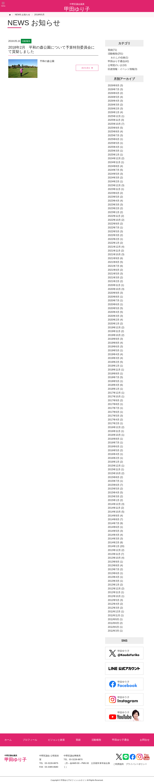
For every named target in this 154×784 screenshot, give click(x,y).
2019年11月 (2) (116, 331)
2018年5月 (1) (115, 381)
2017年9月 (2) (115, 400)
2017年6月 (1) (115, 412)
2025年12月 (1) (116, 116)
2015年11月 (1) (116, 469)
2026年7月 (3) (115, 89)
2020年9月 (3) (115, 293)
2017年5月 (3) (115, 415)
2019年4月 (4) (115, 354)
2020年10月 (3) (116, 289)
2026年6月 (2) (115, 93)
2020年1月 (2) (115, 323)
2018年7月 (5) (115, 377)
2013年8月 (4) (115, 565)
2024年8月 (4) (115, 166)
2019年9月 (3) (115, 339)
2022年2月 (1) (115, 239)
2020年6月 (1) (115, 304)
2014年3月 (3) (115, 538)
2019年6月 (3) (115, 346)
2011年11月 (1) (116, 615)
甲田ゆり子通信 (120, 740)
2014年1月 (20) (116, 546)
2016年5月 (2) (115, 450)
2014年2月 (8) (115, 542)
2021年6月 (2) (115, 270)
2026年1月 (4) (115, 112)
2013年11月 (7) (116, 554)
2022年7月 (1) (115, 227)
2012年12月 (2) (116, 588)
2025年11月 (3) (116, 120)
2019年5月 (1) (115, 350)
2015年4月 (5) (115, 492)
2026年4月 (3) (115, 100)
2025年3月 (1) (115, 150)
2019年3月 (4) (115, 358)
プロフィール (30, 740)
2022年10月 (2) (116, 220)
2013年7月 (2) (115, 569)
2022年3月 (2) (115, 235)
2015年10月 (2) (116, 473)
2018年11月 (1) (116, 369)
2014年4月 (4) (115, 535)
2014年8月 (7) (115, 519)
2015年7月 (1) (115, 481)
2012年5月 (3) (115, 600)
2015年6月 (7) (115, 485)
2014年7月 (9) (115, 523)
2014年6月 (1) (115, 527)
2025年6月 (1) (115, 139)
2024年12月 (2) (116, 158)
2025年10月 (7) (116, 124)
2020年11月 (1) (116, 285)
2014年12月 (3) (116, 504)
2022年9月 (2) (115, 223)
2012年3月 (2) (115, 607)
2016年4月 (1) (115, 454)
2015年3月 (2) (115, 496)
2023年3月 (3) (115, 204)
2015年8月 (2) (115, 477)
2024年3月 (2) (115, 177)
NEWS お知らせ (34, 23)
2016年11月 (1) (116, 431)
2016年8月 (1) (115, 439)
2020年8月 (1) (115, 296)
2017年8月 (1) (115, 404)
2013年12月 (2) (116, 550)
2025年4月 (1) (115, 147)
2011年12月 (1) (116, 611)
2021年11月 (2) (116, 250)
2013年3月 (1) (115, 581)
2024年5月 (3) (115, 174)
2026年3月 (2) (115, 104)
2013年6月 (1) (115, 573)
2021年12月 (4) (116, 246)
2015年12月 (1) (116, 465)
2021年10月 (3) (116, 254)
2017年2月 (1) (115, 423)
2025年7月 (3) (115, 135)
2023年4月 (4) (115, 200)
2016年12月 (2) (116, 427)
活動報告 (96, 740)
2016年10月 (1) (116, 435)
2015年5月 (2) (115, 488)
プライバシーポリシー (136, 764)
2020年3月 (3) (115, 316)
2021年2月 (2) (115, 281)
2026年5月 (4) (115, 97)
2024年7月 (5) (115, 170)
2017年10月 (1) (116, 396)
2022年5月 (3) (115, 231)
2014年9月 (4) (115, 515)
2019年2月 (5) (115, 362)
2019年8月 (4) (115, 343)
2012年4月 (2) (115, 604)
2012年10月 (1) (116, 596)
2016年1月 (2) (115, 461)
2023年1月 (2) (115, 212)
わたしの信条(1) (119, 57)
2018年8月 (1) (115, 373)
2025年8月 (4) (115, 131)
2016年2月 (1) (115, 458)
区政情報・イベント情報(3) (122, 69)
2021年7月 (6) (115, 266)
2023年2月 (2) (115, 208)
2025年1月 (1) (115, 154)
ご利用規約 (118, 764)
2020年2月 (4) (115, 319)
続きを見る (86, 67)
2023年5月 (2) (115, 197)
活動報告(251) (115, 53)
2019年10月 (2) (116, 335)
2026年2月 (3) (115, 108)
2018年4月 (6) (115, 385)
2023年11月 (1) (116, 189)
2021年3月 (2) (115, 277)
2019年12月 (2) (116, 327)
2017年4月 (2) (115, 419)
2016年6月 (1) (115, 446)
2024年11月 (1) (116, 162)
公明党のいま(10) (117, 65)
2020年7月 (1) (115, 300)
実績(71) (112, 50)
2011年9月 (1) (115, 619)
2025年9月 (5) (115, 127)
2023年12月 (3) (116, 185)
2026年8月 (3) (115, 85)
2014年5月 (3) (115, 531)
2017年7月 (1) (115, 408)
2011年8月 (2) (115, 623)
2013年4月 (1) (115, 577)
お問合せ (144, 740)
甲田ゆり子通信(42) (118, 61)
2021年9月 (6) (115, 258)
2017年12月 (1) (116, 392)
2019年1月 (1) (115, 365)
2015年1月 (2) (115, 500)
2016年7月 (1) (115, 442)
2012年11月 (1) (116, 592)
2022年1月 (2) (115, 243)
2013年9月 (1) (115, 561)
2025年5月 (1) (115, 143)
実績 (78, 740)
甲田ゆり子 (77, 9)
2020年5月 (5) (115, 308)
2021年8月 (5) (115, 262)
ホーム (8, 740)
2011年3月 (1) (115, 630)
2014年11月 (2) (116, 508)
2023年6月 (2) (115, 193)
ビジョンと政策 (56, 740)
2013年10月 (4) (116, 558)
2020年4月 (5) (115, 312)
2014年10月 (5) (116, 511)
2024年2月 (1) (115, 181)
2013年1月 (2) (115, 584)
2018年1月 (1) (115, 389)
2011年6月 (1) (115, 627)
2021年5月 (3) (115, 273)
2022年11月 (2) (116, 216)
